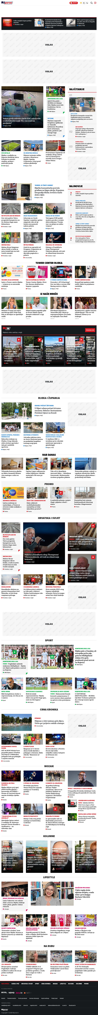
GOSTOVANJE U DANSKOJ (34, 691)
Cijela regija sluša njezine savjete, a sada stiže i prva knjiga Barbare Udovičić (84, 893)
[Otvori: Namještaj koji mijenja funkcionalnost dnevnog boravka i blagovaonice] (84, 493)
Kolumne (49, 836)
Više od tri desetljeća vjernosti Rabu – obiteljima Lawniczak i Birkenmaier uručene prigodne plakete (60, 474)
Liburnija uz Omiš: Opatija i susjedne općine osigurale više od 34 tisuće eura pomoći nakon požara (33, 222)
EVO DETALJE (5, 153)
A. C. (79, 869)
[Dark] (87, 3)
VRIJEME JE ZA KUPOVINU (10, 280)
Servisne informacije (34, 998)
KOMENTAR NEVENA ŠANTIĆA (10, 843)
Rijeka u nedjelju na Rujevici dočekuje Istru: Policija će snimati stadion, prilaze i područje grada (10, 159)
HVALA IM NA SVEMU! (53, 216)
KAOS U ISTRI (50, 746)
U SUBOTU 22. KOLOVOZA (54, 783)
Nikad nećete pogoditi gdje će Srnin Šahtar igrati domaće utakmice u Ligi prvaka (36, 313)
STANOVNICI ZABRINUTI (82, 213)
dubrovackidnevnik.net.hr (54, 1005)
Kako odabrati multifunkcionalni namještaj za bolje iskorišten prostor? (34, 506)
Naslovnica (5, 984)
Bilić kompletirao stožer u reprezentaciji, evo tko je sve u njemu (12, 696)
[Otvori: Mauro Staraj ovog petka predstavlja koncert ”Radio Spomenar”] (72, 817)
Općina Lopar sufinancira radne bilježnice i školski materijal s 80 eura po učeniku (35, 474)
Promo (4, 289)
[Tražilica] (91, 3)
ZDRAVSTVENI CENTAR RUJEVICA (54, 345)
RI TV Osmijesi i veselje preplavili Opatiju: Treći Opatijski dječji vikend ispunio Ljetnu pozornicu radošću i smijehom (11, 352)
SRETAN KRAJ (5, 245)
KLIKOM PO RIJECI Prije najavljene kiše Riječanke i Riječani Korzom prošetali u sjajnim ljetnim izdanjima (54, 22)
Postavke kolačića (11, 998)
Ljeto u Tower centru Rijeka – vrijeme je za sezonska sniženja (11, 284)
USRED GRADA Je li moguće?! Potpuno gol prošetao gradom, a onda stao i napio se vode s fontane (35, 971)
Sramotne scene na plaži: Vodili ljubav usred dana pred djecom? (59, 969)
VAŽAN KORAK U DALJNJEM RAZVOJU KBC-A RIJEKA (55, 436)
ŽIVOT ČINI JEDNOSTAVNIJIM (36, 500)
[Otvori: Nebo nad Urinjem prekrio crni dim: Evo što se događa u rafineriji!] (70, 23)
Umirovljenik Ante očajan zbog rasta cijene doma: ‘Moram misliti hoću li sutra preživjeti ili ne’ (81, 574)
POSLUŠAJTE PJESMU (52, 816)
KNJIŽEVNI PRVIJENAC (82, 888)
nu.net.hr (64, 1005)
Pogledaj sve (90, 330)
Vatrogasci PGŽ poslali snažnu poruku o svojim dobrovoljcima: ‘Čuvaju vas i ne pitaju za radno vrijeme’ (55, 222)
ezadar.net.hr (43, 1005)
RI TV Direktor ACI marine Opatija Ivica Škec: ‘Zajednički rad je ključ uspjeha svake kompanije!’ (75, 355)
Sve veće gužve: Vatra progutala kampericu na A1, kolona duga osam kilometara (10, 221)
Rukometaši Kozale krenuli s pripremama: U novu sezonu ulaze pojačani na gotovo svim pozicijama (60, 697)
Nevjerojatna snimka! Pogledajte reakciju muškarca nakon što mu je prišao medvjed (11, 970)
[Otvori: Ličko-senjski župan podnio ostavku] (7, 23)
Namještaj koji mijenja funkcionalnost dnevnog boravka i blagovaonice (83, 502)
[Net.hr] (4, 992)
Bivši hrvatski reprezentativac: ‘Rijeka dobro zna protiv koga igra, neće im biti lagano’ (36, 697)
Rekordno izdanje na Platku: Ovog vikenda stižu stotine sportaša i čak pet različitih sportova (10, 443)
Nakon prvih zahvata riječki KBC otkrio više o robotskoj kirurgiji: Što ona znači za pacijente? (21, 120)
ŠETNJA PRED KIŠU (81, 201)
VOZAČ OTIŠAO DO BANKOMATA (85, 964)
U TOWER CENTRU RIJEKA (58, 280)
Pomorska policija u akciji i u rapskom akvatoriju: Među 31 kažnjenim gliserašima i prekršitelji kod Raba (85, 474)
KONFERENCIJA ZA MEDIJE (11, 116)
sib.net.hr (25, 1005)
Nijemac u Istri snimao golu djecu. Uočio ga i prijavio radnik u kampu (49, 722)
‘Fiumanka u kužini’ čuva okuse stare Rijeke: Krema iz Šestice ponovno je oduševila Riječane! (12, 933)
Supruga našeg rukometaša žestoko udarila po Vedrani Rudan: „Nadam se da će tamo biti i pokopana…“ (85, 131)
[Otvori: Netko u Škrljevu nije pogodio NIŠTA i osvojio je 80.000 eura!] (86, 920)
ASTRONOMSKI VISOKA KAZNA (9, 747)
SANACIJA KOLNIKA (32, 346)
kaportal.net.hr (33, 1005)
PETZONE (50, 118)
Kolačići (3, 998)
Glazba (5, 800)
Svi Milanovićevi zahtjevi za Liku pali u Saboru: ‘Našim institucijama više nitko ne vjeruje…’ (33, 592)
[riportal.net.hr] (4, 1010)
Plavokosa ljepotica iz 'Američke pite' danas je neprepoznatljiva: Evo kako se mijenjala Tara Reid (60, 313)
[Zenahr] (19, 992)
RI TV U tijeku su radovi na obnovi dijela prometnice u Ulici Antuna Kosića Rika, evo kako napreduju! (32, 355)
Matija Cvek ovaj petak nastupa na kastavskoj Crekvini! (32, 821)
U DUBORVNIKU (31, 964)
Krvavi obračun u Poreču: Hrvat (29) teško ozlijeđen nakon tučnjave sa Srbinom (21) (55, 752)
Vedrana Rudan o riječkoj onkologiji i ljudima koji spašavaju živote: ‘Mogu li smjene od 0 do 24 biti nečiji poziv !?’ (85, 859)
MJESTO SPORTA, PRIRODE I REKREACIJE (10, 436)
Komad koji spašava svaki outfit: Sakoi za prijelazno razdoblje (84, 284)
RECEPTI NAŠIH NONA (8, 928)
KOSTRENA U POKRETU (31, 435)
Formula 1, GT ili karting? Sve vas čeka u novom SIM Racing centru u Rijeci (60, 284)
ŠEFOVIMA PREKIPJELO (53, 587)
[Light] (80, 3)
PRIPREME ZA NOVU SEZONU (59, 691)
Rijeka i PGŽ (50, 27)
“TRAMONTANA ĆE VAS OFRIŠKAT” (9, 817)
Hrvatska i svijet (19, 24)
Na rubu (49, 946)
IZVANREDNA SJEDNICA (31, 587)
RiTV (7, 363)
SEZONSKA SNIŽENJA (10, 500)
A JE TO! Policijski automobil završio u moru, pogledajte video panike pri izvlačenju (85, 970)
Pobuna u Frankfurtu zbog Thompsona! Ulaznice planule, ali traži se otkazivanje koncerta (55, 250)
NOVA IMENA (5, 691)
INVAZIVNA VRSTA (76, 536)
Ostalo (49, 163)
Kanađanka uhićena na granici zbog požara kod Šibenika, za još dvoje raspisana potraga (10, 592)
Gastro (4, 939)
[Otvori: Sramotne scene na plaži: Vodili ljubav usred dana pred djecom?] (61, 956)
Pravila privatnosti (22, 998)
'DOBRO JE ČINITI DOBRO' (44, 185)
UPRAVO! (78, 192)
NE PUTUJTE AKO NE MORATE (10, 216)
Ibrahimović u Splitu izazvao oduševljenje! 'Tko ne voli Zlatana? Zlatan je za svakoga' (85, 313)
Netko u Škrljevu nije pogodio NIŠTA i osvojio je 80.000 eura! (84, 932)
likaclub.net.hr (72, 1005)
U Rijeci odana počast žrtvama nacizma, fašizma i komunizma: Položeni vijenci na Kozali (48, 410)
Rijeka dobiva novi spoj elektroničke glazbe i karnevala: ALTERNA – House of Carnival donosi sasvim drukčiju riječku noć (10, 792)
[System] (84, 3)
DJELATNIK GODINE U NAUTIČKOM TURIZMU (75, 345)
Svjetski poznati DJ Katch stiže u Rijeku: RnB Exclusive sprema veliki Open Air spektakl (37, 935)
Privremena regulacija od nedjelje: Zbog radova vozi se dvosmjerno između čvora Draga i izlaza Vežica (55, 157)
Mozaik (49, 766)
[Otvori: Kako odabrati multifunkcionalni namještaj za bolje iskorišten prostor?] (37, 493)
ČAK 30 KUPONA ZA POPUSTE (35, 280)
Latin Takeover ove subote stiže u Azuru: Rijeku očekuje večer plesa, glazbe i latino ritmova (13, 904)
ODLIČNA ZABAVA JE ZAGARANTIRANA (32, 929)
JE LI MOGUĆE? (6, 964)
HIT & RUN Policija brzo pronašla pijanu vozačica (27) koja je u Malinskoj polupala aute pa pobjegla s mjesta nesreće (11, 754)
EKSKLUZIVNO (6, 587)
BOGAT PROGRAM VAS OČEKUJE (13, 898)
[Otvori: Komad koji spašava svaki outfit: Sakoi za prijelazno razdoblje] (86, 272)
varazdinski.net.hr (17, 1005)
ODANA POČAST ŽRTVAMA (44, 405)
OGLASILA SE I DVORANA (54, 245)
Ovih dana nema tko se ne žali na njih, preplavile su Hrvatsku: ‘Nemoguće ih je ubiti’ (82, 542)
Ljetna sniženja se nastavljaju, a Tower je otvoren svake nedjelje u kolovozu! (12, 506)
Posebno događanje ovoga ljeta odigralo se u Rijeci (60, 931)
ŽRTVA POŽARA (29, 245)
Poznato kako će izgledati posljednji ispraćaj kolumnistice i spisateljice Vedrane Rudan (84, 146)
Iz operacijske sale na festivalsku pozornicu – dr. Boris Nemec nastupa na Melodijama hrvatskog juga (55, 823)
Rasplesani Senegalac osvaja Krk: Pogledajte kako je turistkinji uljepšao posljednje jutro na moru (82, 117)
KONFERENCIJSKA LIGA (55, 99)
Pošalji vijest (54, 998)
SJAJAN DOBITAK (80, 928)
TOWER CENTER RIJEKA (82, 280)
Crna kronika (28, 258)
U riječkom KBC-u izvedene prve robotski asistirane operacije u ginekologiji (54, 442)
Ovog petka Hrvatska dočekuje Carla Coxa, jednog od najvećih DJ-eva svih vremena (82, 793)
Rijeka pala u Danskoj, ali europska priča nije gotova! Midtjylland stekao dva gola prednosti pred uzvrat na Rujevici (85, 657)
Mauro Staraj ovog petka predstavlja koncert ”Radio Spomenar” (87, 818)
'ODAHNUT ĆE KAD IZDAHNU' (83, 849)
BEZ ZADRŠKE (79, 127)
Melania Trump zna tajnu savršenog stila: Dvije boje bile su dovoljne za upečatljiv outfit (12, 313)
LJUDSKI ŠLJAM (29, 746)
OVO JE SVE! (74, 114)
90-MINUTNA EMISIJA (31, 153)
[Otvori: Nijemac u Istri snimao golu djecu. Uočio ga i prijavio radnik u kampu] (16, 722)
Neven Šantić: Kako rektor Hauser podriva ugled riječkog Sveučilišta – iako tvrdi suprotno (60, 859)
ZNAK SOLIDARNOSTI (30, 216)
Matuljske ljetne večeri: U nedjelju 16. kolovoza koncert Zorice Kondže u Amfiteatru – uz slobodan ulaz (10, 824)
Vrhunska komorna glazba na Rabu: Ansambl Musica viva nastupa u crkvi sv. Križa (11, 474)
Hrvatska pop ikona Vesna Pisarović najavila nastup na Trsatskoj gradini (33, 788)
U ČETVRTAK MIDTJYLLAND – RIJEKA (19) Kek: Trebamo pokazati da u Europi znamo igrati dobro (85, 698)
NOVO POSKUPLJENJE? (77, 568)
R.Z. (30, 869)
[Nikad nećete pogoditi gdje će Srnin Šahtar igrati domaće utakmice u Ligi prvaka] (37, 303)
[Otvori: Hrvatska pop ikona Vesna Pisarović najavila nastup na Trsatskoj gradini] (33, 776)
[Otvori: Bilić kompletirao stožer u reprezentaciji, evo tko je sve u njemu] (12, 684)
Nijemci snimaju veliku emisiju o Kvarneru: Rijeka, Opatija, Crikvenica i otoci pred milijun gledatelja (32, 159)
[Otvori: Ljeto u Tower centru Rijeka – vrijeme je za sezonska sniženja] (12, 272)
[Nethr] (28, 992)
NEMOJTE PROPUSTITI (31, 816)
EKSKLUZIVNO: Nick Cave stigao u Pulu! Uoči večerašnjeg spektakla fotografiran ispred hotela (87, 805)
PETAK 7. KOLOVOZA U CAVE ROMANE (80, 788)
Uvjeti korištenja (45, 998)
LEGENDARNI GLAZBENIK (86, 800)
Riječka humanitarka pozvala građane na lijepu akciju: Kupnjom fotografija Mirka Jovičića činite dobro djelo (49, 191)
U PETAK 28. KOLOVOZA (31, 783)
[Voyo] (11, 992)
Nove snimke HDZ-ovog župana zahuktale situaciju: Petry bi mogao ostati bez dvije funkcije (55, 592)
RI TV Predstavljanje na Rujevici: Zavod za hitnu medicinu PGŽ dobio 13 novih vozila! (54, 355)
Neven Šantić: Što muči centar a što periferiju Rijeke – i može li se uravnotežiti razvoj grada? (36, 861)
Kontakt (62, 998)
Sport (49, 640)
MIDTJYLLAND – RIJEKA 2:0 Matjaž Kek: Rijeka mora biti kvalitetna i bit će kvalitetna (55, 105)
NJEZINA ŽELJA (79, 142)
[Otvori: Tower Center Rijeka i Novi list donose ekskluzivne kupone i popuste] (37, 272)
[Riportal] (7, 3)
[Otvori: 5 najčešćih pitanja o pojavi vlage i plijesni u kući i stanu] (60, 493)
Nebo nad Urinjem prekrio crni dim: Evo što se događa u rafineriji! (86, 21)
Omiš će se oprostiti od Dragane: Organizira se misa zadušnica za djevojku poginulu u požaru (32, 251)
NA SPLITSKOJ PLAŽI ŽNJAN (59, 964)
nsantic (10, 869)
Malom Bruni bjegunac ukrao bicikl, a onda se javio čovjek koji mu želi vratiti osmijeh (10, 250)
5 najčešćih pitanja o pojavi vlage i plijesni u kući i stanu (60, 502)
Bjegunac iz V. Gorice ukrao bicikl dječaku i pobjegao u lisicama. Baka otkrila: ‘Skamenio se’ (33, 752)
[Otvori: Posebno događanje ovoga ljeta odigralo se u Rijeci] (61, 920)
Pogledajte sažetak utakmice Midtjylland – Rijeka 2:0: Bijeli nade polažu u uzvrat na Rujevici (14, 667)
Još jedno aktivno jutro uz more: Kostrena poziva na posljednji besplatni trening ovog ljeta (33, 440)
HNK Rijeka (52, 111)
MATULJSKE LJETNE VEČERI (87, 814)
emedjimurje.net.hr (5, 1005)
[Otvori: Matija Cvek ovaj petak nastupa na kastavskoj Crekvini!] (33, 809)
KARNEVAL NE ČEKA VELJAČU (8, 784)
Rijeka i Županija (49, 397)
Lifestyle (49, 877)
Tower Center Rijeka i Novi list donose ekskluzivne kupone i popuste (36, 284)
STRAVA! (38, 718)
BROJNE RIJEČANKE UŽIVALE (59, 928)
